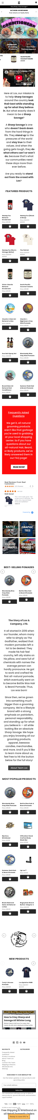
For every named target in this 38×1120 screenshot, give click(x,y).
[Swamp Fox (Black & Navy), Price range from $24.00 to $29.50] (28, 205)
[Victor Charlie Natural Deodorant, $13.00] (10, 274)
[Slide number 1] (19, 27)
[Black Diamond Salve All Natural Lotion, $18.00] (10, 892)
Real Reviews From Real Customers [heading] (15, 483)
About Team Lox (8, 1058)
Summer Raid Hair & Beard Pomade (27, 387)
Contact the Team (8, 1063)
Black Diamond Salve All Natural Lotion (8, 905)
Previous (2, 572)
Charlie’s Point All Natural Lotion (9, 320)
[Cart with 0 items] (36, 2)
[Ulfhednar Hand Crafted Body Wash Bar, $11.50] (28, 825)
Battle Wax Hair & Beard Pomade (25, 592)
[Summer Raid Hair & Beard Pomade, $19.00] (28, 375)
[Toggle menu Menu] (2, 2)
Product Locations (8, 1056)
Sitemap (5, 1069)
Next (33, 572)
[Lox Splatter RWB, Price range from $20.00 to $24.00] (26, 972)
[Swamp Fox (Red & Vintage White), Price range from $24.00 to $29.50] (10, 239)
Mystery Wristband (6, 837)
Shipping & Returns (8, 1065)
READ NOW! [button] (19, 467)
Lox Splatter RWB (25, 982)
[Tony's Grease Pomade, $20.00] (9, 972)
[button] (30, 486)
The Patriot (24, 250)
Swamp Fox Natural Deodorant (6, 218)
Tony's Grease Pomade (7, 983)
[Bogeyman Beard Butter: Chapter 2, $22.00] (28, 892)
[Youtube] (24, 1043)
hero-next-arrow (36, 12)
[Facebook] (14, 1043)
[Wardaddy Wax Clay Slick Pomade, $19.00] (28, 343)
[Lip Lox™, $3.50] (28, 860)
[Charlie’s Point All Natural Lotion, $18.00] (10, 308)
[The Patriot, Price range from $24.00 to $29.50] (28, 239)
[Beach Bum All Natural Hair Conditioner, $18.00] (10, 375)
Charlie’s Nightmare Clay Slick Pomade (26, 321)
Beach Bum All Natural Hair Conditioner (7, 388)
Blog (3, 1061)
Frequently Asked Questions (8, 1053)
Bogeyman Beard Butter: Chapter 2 (27, 904)
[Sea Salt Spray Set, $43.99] (10, 343)
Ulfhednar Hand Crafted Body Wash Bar (26, 838)
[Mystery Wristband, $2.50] (10, 825)
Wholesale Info (7, 1067)
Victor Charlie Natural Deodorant (7, 287)
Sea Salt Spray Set (9, 353)
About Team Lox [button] (19, 767)
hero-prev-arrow (2, 12)
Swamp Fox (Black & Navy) (27, 217)
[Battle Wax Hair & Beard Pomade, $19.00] (26, 580)
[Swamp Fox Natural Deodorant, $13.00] (10, 205)
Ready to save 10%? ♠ (19, 1116)
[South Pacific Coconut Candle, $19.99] (28, 274)
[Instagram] (17, 1043)
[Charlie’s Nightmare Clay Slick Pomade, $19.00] (28, 308)
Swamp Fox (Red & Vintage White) (9, 251)
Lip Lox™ (23, 870)
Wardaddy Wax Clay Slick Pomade (27, 355)
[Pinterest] (21, 1043)
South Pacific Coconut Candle (26, 286)
